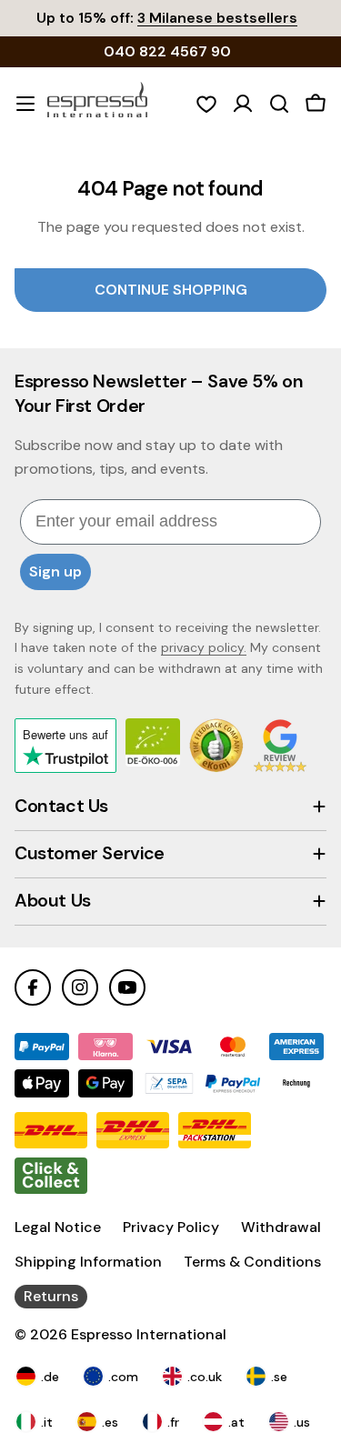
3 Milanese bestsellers (217, 17)
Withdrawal (281, 1227)
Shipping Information (88, 1261)
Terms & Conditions (252, 1261)
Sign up (55, 571)
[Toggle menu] (25, 104)
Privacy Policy (171, 1227)
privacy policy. (203, 647)
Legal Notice (58, 1227)
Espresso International (148, 1334)
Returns (51, 1296)
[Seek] (279, 104)
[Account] (243, 104)
